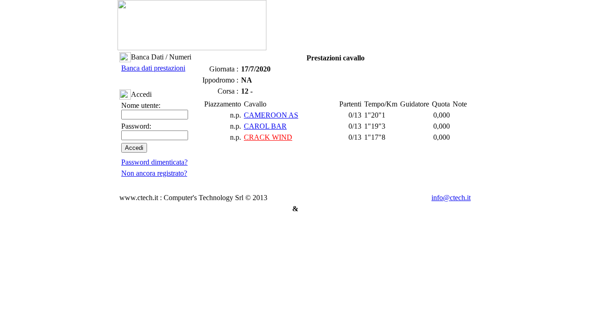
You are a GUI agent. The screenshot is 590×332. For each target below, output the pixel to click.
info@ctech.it (451, 198)
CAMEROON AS (271, 115)
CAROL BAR (265, 126)
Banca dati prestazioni (153, 68)
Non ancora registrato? (154, 173)
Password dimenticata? (154, 162)
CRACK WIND (268, 137)
